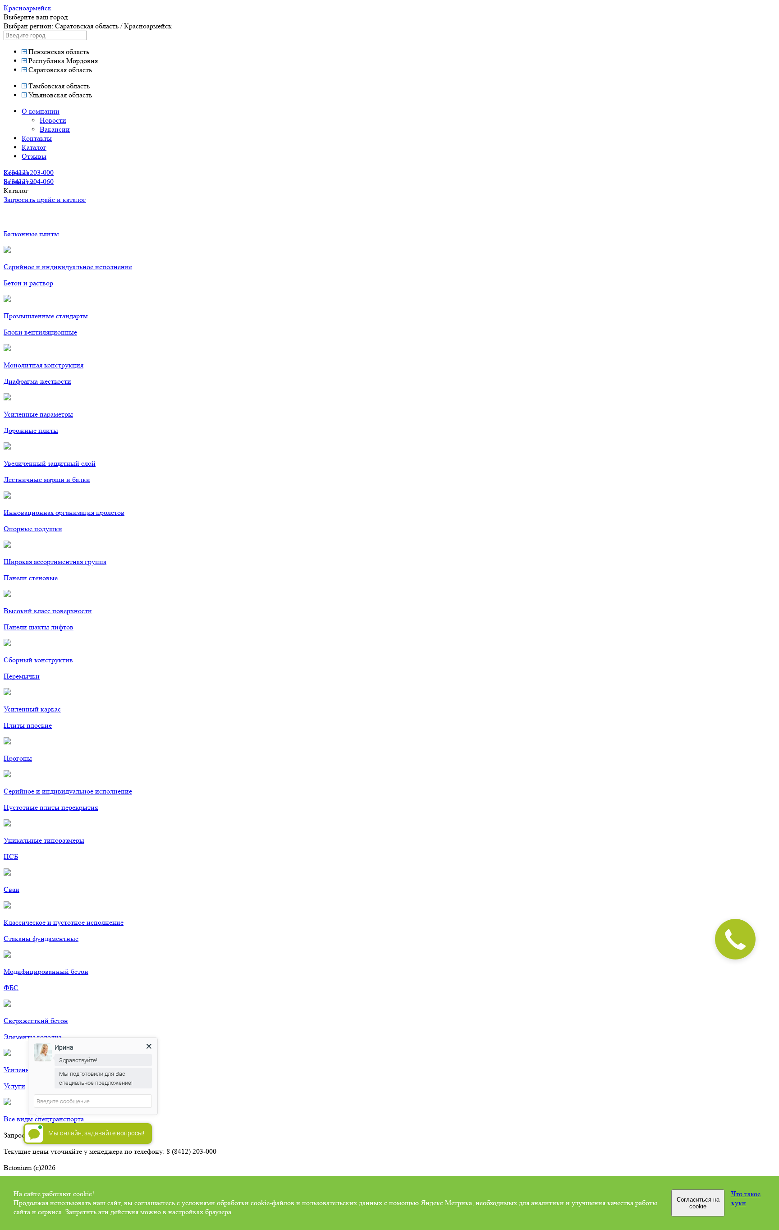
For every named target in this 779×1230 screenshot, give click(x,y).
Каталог (34, 147)
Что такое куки (746, 1198)
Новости (53, 120)
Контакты (37, 138)
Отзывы (34, 156)
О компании (41, 111)
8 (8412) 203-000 (29, 172)
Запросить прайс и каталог (45, 199)
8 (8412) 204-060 (29, 181)
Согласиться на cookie (698, 1203)
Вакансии (55, 129)
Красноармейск (27, 8)
